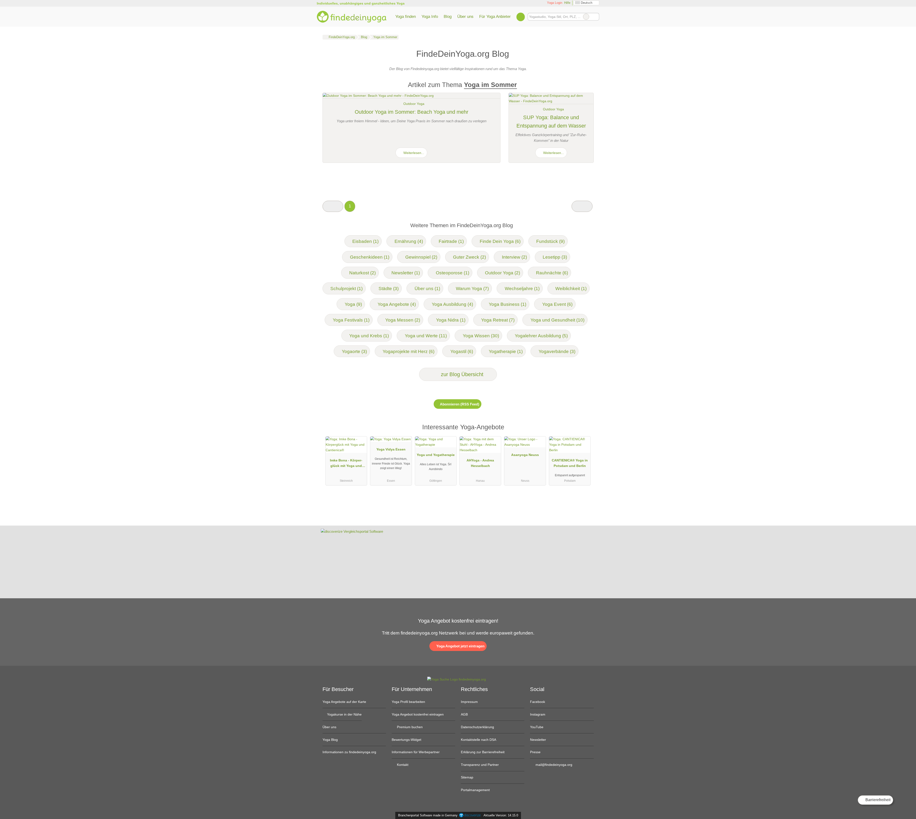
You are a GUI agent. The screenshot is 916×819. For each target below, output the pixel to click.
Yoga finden (405, 16)
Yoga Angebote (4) (397, 304)
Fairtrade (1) (451, 241)
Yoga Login (554, 3)
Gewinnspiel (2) (421, 257)
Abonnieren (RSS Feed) (459, 404)
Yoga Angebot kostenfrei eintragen (418, 714)
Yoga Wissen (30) (481, 335)
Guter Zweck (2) (469, 257)
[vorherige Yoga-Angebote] (333, 206)
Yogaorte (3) (354, 351)
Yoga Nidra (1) (450, 319)
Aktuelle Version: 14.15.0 (501, 815)
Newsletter (538, 740)
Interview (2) (514, 257)
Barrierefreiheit (877, 800)
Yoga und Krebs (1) (369, 335)
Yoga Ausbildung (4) (452, 304)
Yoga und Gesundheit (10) (557, 319)
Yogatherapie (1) (506, 351)
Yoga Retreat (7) (498, 319)
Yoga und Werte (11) (426, 335)
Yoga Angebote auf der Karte (344, 702)
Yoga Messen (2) (402, 319)
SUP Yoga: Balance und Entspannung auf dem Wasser (551, 121)
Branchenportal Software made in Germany (426, 815)
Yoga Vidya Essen (391, 449)
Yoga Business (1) (507, 304)
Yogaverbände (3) (557, 351)
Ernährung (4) (409, 241)
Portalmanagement (475, 790)
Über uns (465, 16)
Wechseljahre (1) (522, 288)
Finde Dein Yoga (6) (500, 241)
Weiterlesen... (413, 153)
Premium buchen (409, 727)
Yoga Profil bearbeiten (408, 702)
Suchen (595, 16)
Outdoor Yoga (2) (502, 272)
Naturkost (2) (362, 272)
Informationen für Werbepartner (416, 752)
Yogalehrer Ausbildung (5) (541, 335)
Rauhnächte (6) (552, 272)
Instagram (537, 714)
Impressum (469, 702)
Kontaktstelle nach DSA (478, 740)
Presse (535, 752)
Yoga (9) (353, 304)
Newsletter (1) (405, 272)
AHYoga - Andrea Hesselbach (480, 463)
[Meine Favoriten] (521, 17)
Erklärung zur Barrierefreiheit (483, 752)
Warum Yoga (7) (472, 288)
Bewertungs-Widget (406, 740)
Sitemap (467, 777)
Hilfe (567, 3)
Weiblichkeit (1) (571, 288)
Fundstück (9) (550, 241)
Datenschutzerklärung (477, 727)
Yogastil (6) (461, 351)
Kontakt (402, 765)
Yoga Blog (330, 740)
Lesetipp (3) (555, 257)
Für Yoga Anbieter (495, 16)
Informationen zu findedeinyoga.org (349, 752)
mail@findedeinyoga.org (553, 765)
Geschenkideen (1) (369, 257)
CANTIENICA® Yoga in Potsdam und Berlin (570, 463)
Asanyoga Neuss (525, 455)
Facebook (537, 702)
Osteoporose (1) (452, 272)
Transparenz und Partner (480, 765)
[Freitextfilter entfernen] (586, 17)
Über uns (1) (427, 288)
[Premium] (584, 428)
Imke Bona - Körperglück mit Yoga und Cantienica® (346, 464)
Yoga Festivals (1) (351, 319)
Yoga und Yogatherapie (436, 455)
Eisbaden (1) (365, 241)
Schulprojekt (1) (346, 288)
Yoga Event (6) (557, 304)
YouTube (536, 727)
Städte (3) (389, 288)
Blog (448, 16)
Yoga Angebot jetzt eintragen (459, 646)
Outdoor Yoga (413, 104)
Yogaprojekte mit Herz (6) (408, 351)
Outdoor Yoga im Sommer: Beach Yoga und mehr (411, 112)
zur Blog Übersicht (461, 374)
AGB (464, 714)
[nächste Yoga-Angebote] (582, 206)
